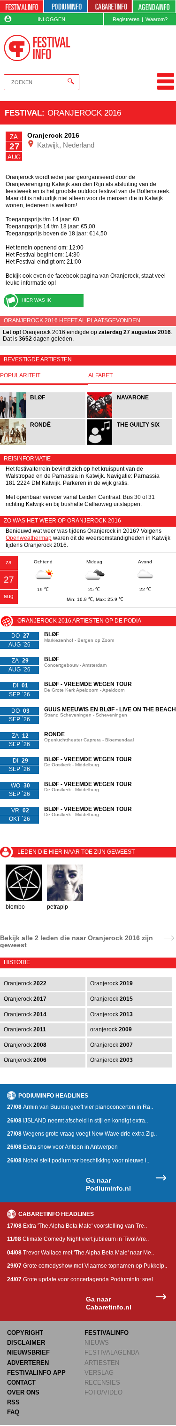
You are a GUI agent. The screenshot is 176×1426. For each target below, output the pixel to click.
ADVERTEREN (28, 1362)
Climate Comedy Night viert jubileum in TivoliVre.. (78, 1239)
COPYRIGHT (25, 1332)
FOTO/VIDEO (103, 1392)
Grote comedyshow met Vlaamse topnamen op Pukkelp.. (87, 1265)
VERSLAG (99, 1372)
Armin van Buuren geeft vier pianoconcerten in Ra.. (80, 1107)
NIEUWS (96, 1342)
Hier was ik (36, 300)
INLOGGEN (51, 19)
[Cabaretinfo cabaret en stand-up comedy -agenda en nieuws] (109, 6)
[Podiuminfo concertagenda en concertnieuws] (65, 6)
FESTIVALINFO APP (36, 1372)
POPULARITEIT (20, 375)
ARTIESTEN (101, 1362)
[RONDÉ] (43, 443)
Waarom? (156, 19)
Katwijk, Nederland (64, 145)
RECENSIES (102, 1382)
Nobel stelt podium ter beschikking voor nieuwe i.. (78, 1160)
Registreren (126, 19)
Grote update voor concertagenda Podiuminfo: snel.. (81, 1279)
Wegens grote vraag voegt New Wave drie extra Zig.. (82, 1133)
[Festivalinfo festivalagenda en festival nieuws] (21, 6)
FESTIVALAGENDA (111, 1352)
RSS (13, 1402)
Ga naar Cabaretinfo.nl (108, 1303)
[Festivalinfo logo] (37, 48)
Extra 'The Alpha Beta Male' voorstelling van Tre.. (77, 1226)
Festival (23, 112)
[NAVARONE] (129, 417)
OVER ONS (23, 1392)
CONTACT (21, 1382)
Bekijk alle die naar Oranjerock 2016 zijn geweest (76, 941)
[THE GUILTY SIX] (129, 443)
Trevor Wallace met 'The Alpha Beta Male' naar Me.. (80, 1252)
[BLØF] (43, 417)
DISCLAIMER (26, 1342)
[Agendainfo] (154, 6)
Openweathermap (29, 538)
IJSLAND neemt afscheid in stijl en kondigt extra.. (77, 1120)
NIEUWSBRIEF (28, 1352)
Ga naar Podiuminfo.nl (108, 1184)
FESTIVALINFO (106, 1332)
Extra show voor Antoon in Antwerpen (62, 1147)
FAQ (13, 1412)
